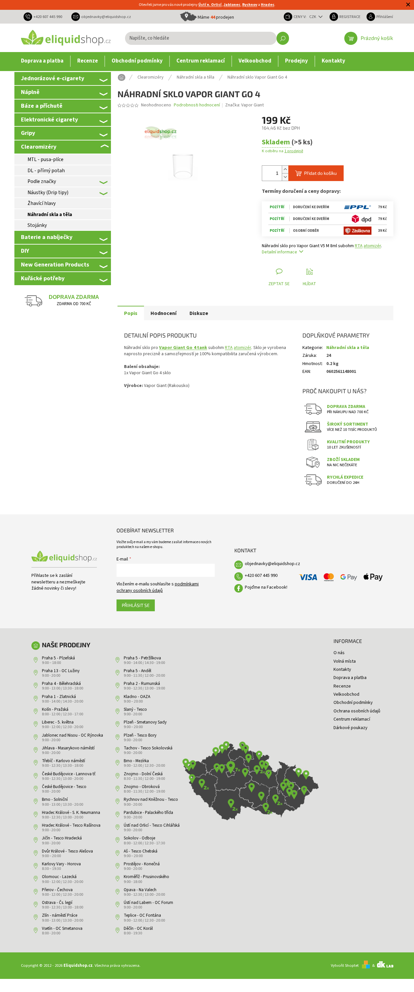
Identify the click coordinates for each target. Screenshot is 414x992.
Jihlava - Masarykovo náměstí (68, 748)
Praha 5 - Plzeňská (58, 658)
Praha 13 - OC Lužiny (61, 671)
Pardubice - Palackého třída (148, 813)
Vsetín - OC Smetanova (62, 928)
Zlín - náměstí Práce (59, 915)
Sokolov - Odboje (139, 838)
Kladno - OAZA (137, 697)
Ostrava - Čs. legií (57, 903)
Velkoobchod (346, 694)
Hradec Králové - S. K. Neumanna (71, 813)
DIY (25, 251)
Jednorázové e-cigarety (52, 78)
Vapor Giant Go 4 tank (183, 347)
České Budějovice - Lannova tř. (69, 774)
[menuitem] (42, 61)
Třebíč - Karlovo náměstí (63, 761)
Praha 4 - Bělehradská (61, 684)
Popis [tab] (130, 313)
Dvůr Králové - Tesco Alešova (67, 851)
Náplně (30, 92)
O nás (339, 653)
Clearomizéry (38, 146)
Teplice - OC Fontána (142, 915)
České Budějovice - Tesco (64, 787)
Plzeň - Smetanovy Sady (145, 722)
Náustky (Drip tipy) (47, 192)
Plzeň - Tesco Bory (140, 735)
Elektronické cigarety (49, 119)
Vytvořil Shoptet (345, 965)
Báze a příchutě (42, 105)
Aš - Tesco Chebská (140, 851)
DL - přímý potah (46, 170)
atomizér (372, 246)
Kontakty (342, 669)
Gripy (28, 133)
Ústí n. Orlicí (210, 5)
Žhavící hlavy (41, 203)
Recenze (342, 686)
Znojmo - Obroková (142, 787)
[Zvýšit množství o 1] (285, 169)
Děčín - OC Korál (138, 928)
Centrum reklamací (351, 719)
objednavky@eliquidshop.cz (272, 563)
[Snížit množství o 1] (285, 177)
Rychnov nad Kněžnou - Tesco (151, 799)
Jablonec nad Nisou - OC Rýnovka (72, 735)
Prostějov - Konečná (142, 864)
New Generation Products (55, 264)
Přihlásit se (136, 605)
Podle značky (41, 181)
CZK (313, 17)
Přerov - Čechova (57, 890)
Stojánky (37, 225)
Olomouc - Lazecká (59, 877)
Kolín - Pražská (55, 709)
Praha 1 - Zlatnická (59, 697)
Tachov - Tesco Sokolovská (148, 748)
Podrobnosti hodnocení (197, 105)
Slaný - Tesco (135, 709)
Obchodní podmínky (353, 702)
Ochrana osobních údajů (356, 711)
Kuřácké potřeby (42, 278)
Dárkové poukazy (350, 728)
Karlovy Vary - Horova (61, 864)
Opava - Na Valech (140, 890)
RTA (359, 246)
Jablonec (232, 5)
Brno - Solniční (55, 799)
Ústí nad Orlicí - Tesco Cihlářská (152, 825)
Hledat (283, 38)
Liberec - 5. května (58, 722)
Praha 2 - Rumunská (142, 684)
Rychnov (249, 5)
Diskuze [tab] (198, 313)
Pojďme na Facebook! (266, 587)
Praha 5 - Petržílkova (142, 658)
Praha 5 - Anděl (137, 671)
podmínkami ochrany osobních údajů (158, 587)
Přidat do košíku (320, 173)
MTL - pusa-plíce (45, 159)
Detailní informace (279, 252)
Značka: (244, 105)
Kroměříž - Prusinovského (146, 877)
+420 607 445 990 (261, 575)
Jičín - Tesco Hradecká (62, 838)
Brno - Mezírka (136, 761)
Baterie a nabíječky (46, 237)
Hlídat (309, 284)
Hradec (267, 5)
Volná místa (344, 661)
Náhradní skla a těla (49, 214)
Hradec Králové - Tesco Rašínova (71, 825)
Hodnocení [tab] (163, 313)
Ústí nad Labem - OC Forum (148, 903)
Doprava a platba (350, 677)
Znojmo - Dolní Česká (143, 774)
